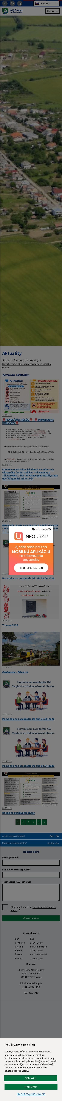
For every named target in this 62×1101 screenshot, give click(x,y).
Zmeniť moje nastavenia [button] (31, 1094)
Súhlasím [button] (30, 1078)
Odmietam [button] (31, 1087)
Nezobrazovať (40, 529)
